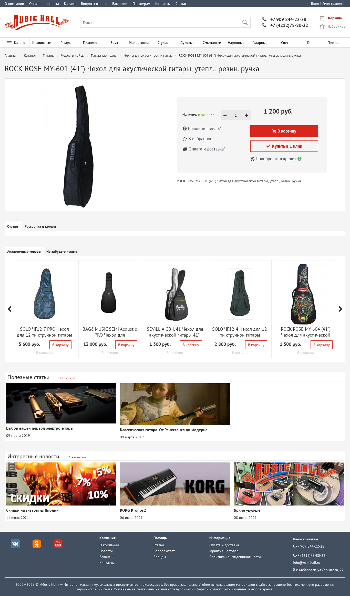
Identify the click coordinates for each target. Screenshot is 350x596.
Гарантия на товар (224, 551)
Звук (114, 42)
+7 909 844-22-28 (284, 19)
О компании (14, 3)
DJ (309, 42)
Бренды (159, 556)
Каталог (20, 42)
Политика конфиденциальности (235, 556)
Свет (284, 42)
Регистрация (332, 3)
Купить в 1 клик (284, 146)
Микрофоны (139, 42)
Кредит (70, 3)
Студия (163, 42)
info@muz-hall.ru (306, 562)
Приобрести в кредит (276, 158)
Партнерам (141, 3)
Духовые (187, 42)
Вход (315, 3)
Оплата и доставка (44, 3)
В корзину (60, 344)
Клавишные (41, 42)
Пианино (90, 42)
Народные (236, 42)
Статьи (181, 3)
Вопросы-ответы (94, 3)
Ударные (260, 42)
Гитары (65, 42)
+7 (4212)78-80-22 (285, 25)
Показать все (67, 378)
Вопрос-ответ (164, 551)
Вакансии (119, 3)
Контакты (162, 3)
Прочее (333, 42)
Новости (106, 551)
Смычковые (212, 42)
